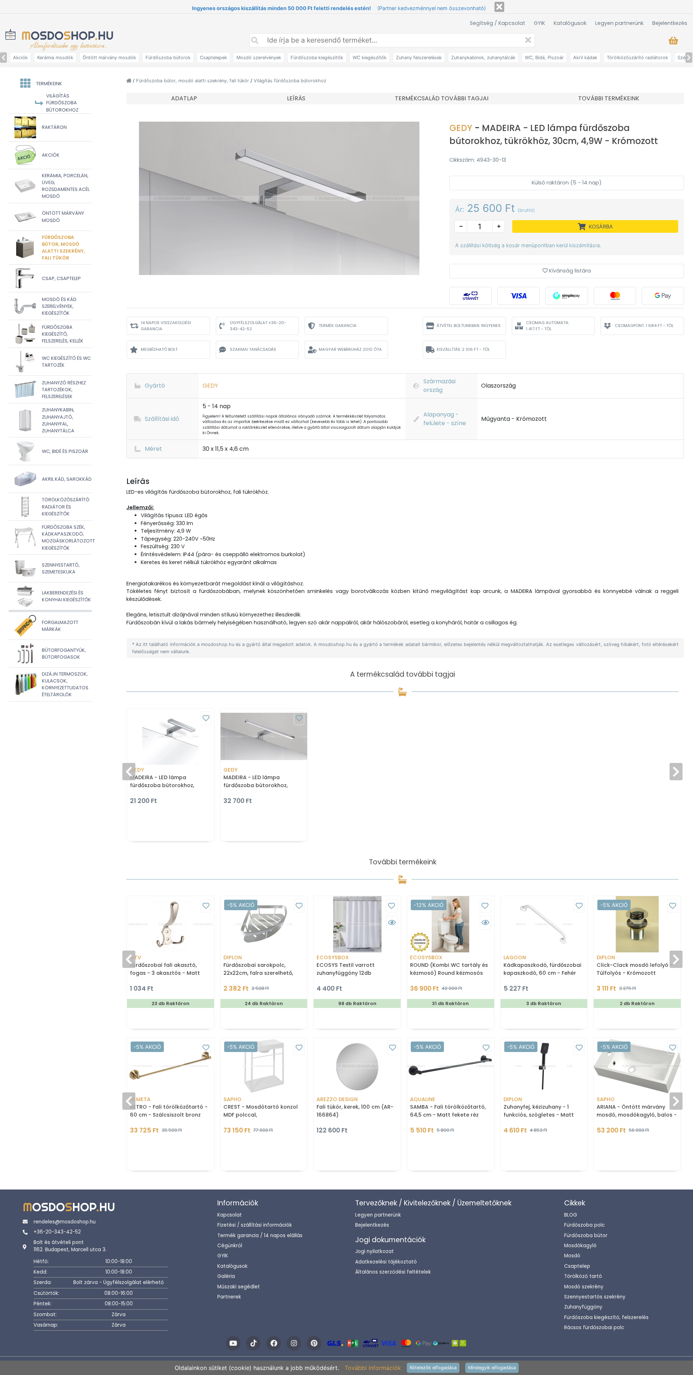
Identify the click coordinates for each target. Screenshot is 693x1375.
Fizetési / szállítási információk (254, 1225)
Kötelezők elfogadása (433, 1367)
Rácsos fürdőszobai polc (594, 1327)
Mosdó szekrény (583, 1286)
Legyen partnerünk (619, 23)
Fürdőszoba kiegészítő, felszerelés (606, 1317)
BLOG (570, 1215)
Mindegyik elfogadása (492, 1367)
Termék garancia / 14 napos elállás (259, 1235)
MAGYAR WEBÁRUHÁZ (350, 349)
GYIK (539, 23)
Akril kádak (585, 57)
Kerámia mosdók (55, 57)
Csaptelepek (213, 57)
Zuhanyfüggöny (583, 1307)
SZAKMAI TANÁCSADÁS (253, 349)
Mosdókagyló (580, 1245)
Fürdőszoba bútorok (168, 57)
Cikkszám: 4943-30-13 (477, 159)
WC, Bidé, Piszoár (544, 57)
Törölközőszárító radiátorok (637, 57)
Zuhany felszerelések (419, 57)
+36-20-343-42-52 (57, 1231)
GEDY (462, 128)
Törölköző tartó (583, 1276)
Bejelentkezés (669, 23)
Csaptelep (577, 1266)
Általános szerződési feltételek (393, 1272)
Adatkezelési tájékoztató (386, 1261)
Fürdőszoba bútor (585, 1235)
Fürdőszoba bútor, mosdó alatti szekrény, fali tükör (193, 80)
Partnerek (229, 1296)
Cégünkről (229, 1245)
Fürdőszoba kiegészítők (317, 57)
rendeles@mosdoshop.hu (65, 1221)
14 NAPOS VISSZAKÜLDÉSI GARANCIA (166, 326)
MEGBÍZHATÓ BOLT (159, 349)
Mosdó (572, 1255)
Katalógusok (570, 23)
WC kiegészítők (370, 57)
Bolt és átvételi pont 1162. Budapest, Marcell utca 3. (70, 1246)
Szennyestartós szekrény (595, 1296)
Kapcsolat (229, 1215)
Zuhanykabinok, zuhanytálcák (483, 57)
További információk (373, 1367)
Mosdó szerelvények (258, 57)
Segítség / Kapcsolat (497, 23)
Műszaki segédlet (238, 1286)
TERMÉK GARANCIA (338, 325)
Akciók (20, 57)
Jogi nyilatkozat (374, 1251)
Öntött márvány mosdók (109, 57)
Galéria (226, 1276)
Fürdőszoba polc (584, 1225)
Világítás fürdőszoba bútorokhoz (290, 80)
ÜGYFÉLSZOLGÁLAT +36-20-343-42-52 (258, 326)
